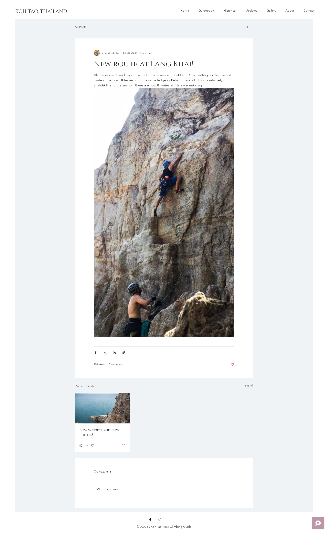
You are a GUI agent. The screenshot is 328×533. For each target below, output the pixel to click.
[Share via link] (123, 352)
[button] (248, 26)
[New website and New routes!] (102, 408)
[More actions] (232, 53)
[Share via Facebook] (95, 352)
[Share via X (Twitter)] (105, 352)
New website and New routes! (99, 432)
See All (249, 385)
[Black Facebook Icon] (150, 519)
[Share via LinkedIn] (114, 352)
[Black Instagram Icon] (159, 519)
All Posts (80, 27)
